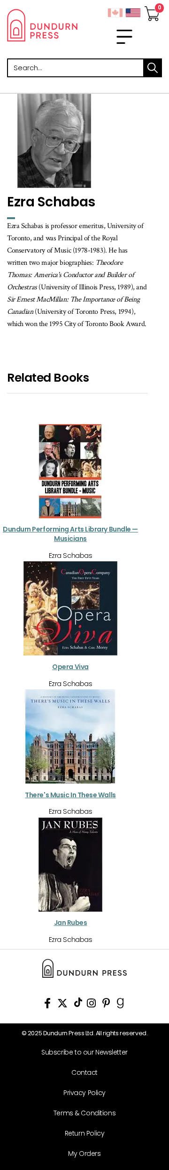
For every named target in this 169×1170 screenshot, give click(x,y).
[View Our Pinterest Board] (106, 1005)
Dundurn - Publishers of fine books (42, 25)
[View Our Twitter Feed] (62, 1005)
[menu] (124, 36)
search (152, 67)
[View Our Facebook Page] (47, 1005)
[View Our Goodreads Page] (120, 1005)
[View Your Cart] (152, 11)
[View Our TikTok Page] (78, 1005)
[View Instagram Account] (91, 1005)
